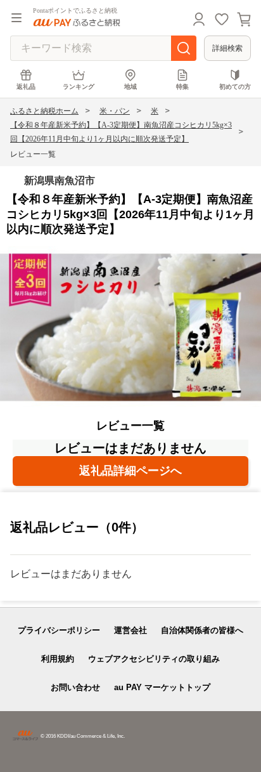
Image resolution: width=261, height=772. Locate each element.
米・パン (114, 111)
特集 (182, 86)
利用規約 (57, 659)
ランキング (78, 86)
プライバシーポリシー (59, 630)
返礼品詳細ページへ (130, 470)
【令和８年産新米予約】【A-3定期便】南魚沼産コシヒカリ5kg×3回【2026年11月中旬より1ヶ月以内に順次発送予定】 (121, 132)
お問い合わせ (75, 687)
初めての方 (235, 86)
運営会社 (130, 630)
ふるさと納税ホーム (44, 111)
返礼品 (25, 86)
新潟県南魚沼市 (59, 180)
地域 (130, 86)
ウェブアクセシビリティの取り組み (154, 659)
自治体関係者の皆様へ (202, 630)
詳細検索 (227, 48)
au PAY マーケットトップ (162, 687)
